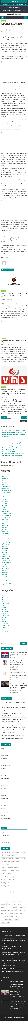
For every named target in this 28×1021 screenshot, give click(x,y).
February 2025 (6, 510)
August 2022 (5, 568)
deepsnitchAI (14, 892)
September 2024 (6, 519)
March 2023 (5, 554)
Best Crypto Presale (6, 883)
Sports (4, 629)
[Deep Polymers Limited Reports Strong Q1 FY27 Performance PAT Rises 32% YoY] (14, 281)
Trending (4, 633)
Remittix (3, 913)
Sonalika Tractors (13, 913)
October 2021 (5, 582)
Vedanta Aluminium (6, 919)
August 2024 (5, 521)
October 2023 (6, 541)
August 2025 (5, 498)
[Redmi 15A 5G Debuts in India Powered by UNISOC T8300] (5, 655)
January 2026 (5, 488)
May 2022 (4, 574)
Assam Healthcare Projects (8, 877)
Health (4, 609)
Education (14, 9)
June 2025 (5, 502)
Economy (4, 600)
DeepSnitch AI (5, 892)
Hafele (3, 904)
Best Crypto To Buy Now (7, 886)
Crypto (10, 889)
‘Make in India (5, 922)
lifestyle (14, 907)
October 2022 (6, 564)
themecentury (14, 1019)
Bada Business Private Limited (9, 880)
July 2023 (4, 547)
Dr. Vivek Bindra (5, 895)
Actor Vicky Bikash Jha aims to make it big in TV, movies (5, 417)
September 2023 (6, 543)
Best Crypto (23, 880)
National (10, 10)
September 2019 (6, 584)
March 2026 (5, 484)
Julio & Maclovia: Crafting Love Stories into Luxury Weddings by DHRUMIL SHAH (18, 673)
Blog (3, 594)
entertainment (5, 901)
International (5, 611)
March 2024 (5, 531)
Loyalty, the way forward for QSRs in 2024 (13, 341)
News (3, 619)
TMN (11, 916)
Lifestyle (4, 10)
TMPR (16, 916)
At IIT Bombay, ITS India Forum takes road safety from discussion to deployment (13, 737)
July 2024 (4, 523)
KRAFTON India (5, 907)
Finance (4, 607)
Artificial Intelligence (6, 873)
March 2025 (5, 507)
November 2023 (6, 539)
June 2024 (5, 525)
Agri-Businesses (5, 861)
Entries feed (5, 835)
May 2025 (4, 504)
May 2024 (4, 527)
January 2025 (5, 511)
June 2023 (5, 549)
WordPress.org (6, 842)
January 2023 (5, 558)
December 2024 (6, 513)
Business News (6, 9)
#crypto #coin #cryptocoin (9, 855)
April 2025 (4, 506)
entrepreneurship (16, 901)
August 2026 (5, 474)
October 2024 (6, 517)
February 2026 (6, 486)
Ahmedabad (15, 861)
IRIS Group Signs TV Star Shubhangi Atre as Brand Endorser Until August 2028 (13, 720)
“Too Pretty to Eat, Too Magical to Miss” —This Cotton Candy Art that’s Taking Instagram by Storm (18, 663)
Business (3, 21)
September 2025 (6, 496)
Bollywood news (21, 886)
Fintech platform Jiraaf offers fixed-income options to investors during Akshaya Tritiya (18, 1004)
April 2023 (4, 552)
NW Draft (4, 621)
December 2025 (6, 490)
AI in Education (5, 864)
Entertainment (22, 9)
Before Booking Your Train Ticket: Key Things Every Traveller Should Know (14, 715)
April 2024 (4, 529)
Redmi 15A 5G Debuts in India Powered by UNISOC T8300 (18, 653)
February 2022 (6, 580)
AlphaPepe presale (15, 870)
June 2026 (5, 478)
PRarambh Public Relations (8, 910)
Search (9, 418)
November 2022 (6, 562)
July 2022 (4, 570)
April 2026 (4, 482)
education (15, 895)
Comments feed (6, 839)
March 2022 (5, 578)
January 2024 (5, 535)
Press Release (17, 10)
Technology (5, 631)
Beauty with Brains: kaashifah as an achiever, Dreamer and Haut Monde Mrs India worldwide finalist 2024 (18, 983)
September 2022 (6, 566)
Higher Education (17, 904)
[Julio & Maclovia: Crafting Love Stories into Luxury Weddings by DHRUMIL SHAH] (5, 673)
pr (25, 907)
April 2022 (4, 576)
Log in (3, 832)
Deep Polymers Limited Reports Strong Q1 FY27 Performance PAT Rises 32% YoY (14, 295)
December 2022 (6, 560)
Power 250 (5, 623)
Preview (4, 627)
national (20, 907)
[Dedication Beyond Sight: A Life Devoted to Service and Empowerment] (5, 992)
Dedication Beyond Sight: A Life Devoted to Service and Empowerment (18, 992)
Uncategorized (6, 635)
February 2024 (6, 533)
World (24, 10)
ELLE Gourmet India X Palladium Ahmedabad (13, 898)
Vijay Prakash (16, 299)
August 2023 (5, 545)
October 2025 (6, 494)
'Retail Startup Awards (7, 858)
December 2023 (6, 537)
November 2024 (6, 515)
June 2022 (5, 572)
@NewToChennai (20, 858)
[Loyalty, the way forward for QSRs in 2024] (14, 328)
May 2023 (4, 551)
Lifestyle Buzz (5, 615)
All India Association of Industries (10, 867)
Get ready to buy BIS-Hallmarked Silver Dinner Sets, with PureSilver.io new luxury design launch (24, 417)
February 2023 (6, 556)
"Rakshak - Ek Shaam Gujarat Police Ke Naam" (13, 852)
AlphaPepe (4, 870)
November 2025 (6, 492)
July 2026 (4, 476)
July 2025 (4, 500)
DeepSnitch (18, 889)
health (9, 904)
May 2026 (4, 480)
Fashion (4, 605)
